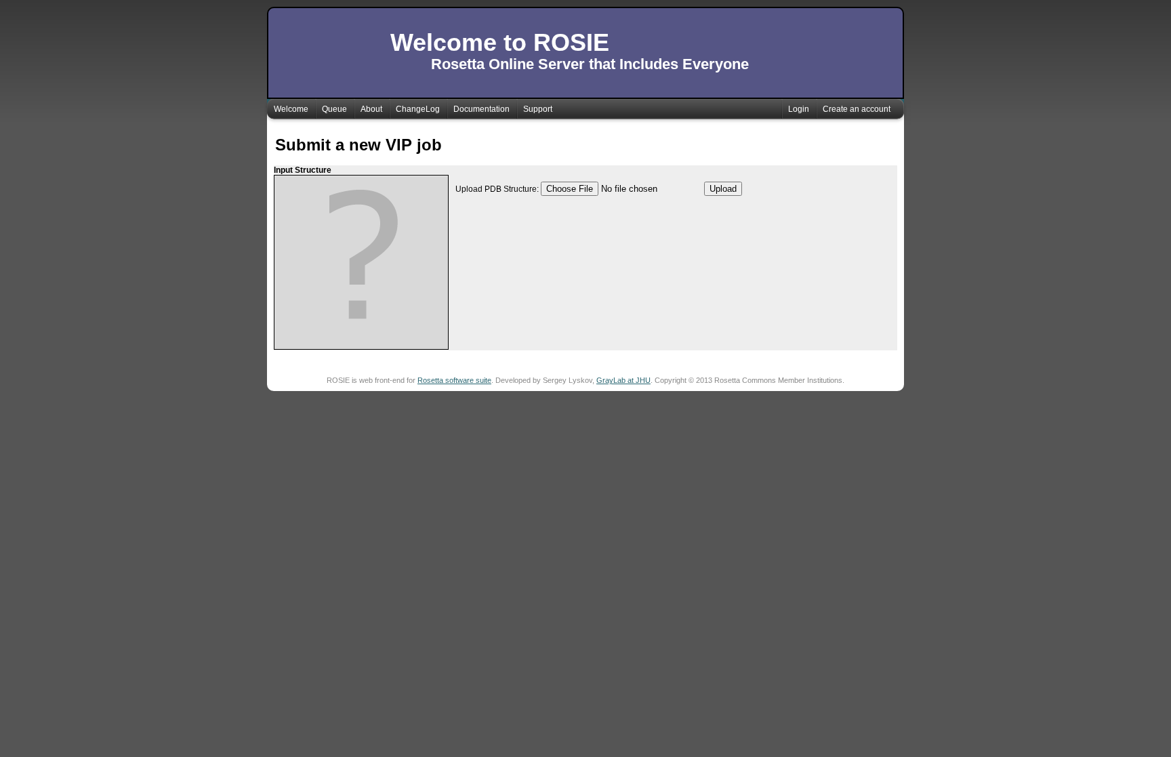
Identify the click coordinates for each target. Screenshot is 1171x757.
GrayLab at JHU (623, 380)
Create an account (856, 109)
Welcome (291, 109)
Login (798, 109)
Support (537, 109)
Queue (334, 109)
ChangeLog (418, 109)
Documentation (481, 109)
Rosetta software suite (454, 380)
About (371, 109)
